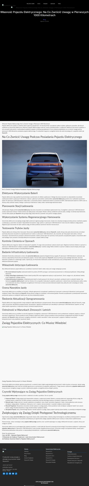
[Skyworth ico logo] (9, 5)
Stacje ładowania (71, 454)
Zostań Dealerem (28, 458)
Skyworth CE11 (50, 455)
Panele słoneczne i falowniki (74, 460)
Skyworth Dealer (28, 460)
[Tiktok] (16, 473)
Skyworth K (49, 451)
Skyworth (4, 133)
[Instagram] (7, 473)
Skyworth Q (49, 458)
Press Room (27, 453)
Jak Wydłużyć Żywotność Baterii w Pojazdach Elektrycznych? (18, 439)
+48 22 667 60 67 (7, 465)
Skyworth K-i (49, 453)
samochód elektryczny (59, 199)
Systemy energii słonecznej (74, 456)
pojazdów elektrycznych (17, 281)
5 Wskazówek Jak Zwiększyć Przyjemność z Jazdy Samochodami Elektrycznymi (23, 437)
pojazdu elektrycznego (12, 395)
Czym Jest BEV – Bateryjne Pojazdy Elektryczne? (15, 435)
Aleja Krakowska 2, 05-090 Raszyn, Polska (10, 470)
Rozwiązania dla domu (73, 458)
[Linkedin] (4, 473)
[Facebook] (10, 473)
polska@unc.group (7, 467)
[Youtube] (13, 473)
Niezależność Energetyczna (74, 462)
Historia (26, 451)
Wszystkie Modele (50, 462)
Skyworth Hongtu (50, 460)
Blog (25, 455)
